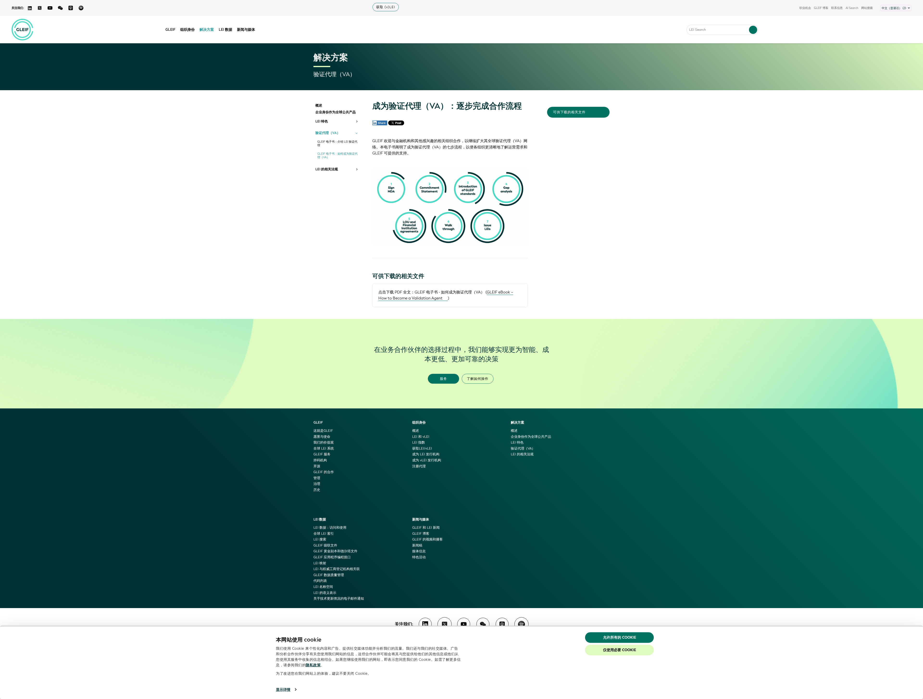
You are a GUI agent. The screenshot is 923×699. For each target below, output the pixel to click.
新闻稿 (417, 545)
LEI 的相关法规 (326, 169)
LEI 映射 (319, 563)
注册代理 (419, 466)
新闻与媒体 (246, 29)
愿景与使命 (321, 436)
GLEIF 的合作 (323, 472)
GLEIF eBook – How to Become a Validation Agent (445, 295)
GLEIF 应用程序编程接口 (332, 557)
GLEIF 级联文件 (325, 545)
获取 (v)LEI (385, 7)
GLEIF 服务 (322, 454)
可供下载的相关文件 (569, 112)
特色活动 (419, 557)
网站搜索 (867, 8)
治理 (316, 484)
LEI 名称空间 (323, 587)
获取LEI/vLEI (422, 448)
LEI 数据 (225, 29)
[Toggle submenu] (356, 121)
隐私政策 (313, 665)
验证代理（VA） (327, 133)
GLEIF (170, 29)
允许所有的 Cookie (619, 637)
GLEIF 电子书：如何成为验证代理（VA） (337, 155)
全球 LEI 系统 (323, 448)
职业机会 (805, 8)
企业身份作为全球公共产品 (335, 112)
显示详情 (283, 689)
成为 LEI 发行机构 (425, 454)
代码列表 (320, 580)
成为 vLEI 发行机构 (426, 460)
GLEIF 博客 (821, 8)
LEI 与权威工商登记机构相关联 (336, 569)
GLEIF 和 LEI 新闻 (426, 527)
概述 (318, 105)
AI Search (852, 8)
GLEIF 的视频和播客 (427, 539)
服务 (443, 378)
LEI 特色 (321, 121)
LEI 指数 (418, 442)
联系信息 (837, 8)
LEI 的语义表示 (324, 593)
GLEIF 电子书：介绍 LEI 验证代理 (337, 143)
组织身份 (187, 29)
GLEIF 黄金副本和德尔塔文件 (335, 551)
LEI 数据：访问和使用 (329, 527)
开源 (316, 466)
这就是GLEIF (323, 430)
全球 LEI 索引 (323, 533)
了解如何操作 (477, 378)
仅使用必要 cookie (619, 650)
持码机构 (320, 460)
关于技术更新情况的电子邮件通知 (338, 598)
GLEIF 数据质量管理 (328, 575)
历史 (316, 490)
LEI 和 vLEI (420, 436)
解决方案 (207, 29)
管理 (316, 478)
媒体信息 (419, 551)
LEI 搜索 (319, 539)
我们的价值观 (323, 442)
